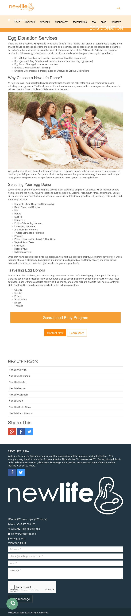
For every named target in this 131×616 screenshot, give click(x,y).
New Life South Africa (20, 407)
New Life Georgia (18, 369)
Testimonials (79, 22)
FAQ (94, 22)
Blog (103, 22)
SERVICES (45, 22)
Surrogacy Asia (17, 538)
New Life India (16, 400)
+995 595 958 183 (26, 524)
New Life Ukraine (17, 382)
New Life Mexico (17, 388)
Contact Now (55, 333)
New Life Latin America (20, 413)
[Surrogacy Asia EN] (20, 4)
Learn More (76, 333)
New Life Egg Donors (19, 375)
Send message (20, 599)
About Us (30, 22)
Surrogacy (61, 22)
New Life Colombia (18, 394)
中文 (118, 8)
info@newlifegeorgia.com (23, 533)
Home (17, 22)
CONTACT (116, 22)
